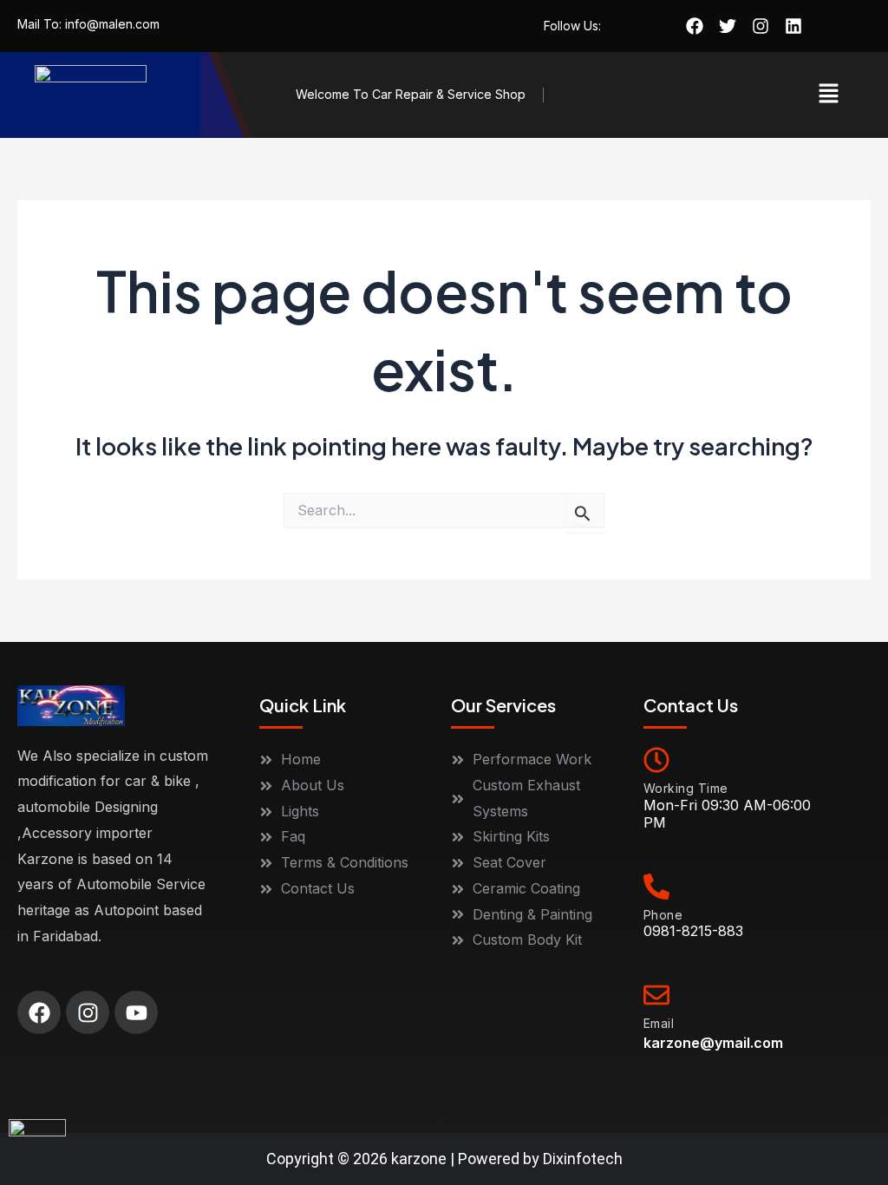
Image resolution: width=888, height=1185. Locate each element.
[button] (828, 95)
